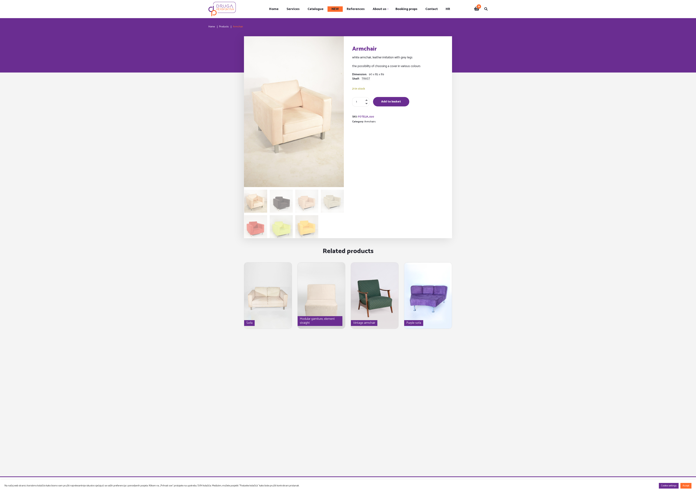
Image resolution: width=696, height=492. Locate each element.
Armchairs (370, 122)
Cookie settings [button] (668, 486)
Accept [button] (686, 486)
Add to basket (391, 101)
